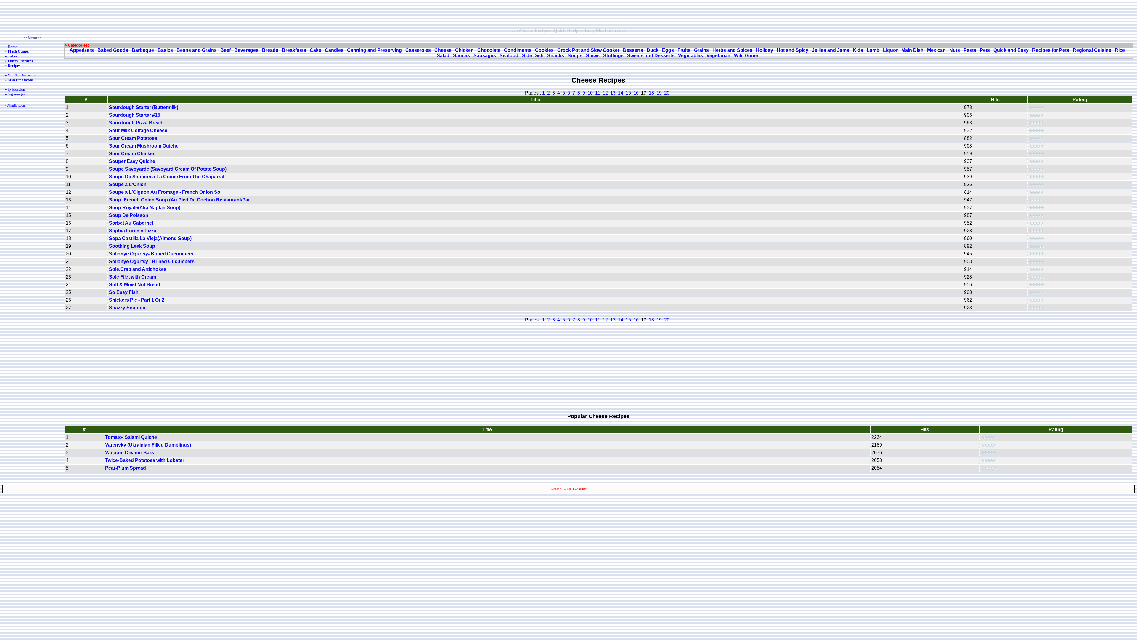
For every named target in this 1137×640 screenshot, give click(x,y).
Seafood (509, 55)
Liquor (890, 50)
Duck (653, 50)
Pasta (969, 50)
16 (636, 92)
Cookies (544, 50)
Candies (334, 50)
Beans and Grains (196, 50)
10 (590, 92)
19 (659, 92)
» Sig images (15, 94)
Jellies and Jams (830, 50)
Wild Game (746, 55)
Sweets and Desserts (651, 55)
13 (613, 92)
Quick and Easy (1011, 50)
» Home (11, 46)
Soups (575, 55)
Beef (225, 50)
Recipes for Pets (1050, 50)
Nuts (954, 50)
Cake (315, 50)
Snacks (555, 55)
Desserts (633, 50)
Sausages (484, 55)
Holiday (764, 50)
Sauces (461, 55)
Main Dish (912, 50)
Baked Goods (112, 50)
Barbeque (143, 50)
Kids (858, 50)
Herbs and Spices (732, 50)
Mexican (936, 50)
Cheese (443, 50)
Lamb (873, 50)
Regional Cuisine (1092, 50)
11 (597, 92)
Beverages (246, 50)
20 (666, 92)
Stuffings (613, 55)
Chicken (464, 50)
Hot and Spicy (792, 50)
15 (628, 92)
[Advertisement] (568, 14)
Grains (701, 50)
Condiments (517, 50)
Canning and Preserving (374, 50)
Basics (165, 50)
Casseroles (418, 50)
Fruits (683, 50)
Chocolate (488, 50)
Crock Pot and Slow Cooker (588, 50)
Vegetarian (718, 55)
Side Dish (533, 55)
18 (651, 92)
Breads (270, 50)
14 (620, 92)
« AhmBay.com (15, 105)
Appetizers (82, 50)
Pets (985, 50)
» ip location (15, 89)
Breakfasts (294, 50)
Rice (1120, 50)
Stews (593, 55)
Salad (443, 55)
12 (605, 92)
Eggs (668, 50)
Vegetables (690, 55)
